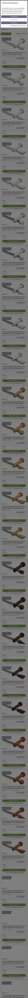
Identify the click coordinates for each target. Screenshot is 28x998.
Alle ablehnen (14, 22)
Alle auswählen (14, 16)
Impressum (23, 25)
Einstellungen (14, 19)
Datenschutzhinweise (15, 25)
